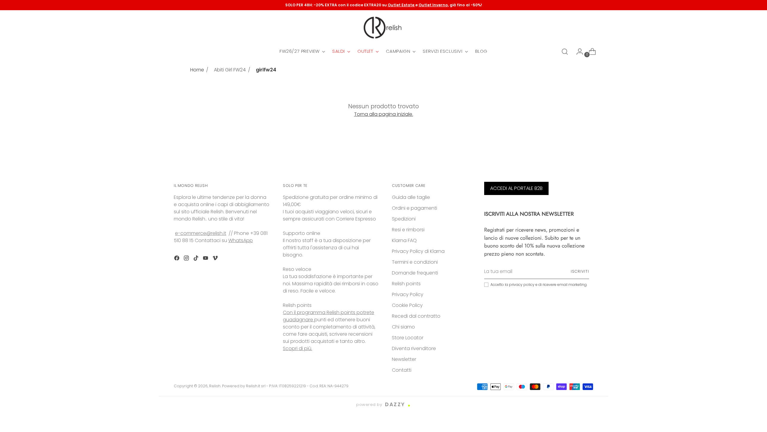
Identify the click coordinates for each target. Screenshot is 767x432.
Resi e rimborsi (408, 229)
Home (197, 69)
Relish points (406, 283)
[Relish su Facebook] (177, 259)
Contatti (401, 370)
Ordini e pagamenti (414, 208)
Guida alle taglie (411, 197)
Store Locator (407, 337)
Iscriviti (580, 271)
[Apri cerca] (565, 52)
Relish (215, 385)
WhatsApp (240, 240)
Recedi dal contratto (416, 316)
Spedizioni (404, 218)
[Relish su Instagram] (187, 259)
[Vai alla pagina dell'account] (577, 52)
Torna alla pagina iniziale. (383, 114)
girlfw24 (266, 69)
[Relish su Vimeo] (215, 259)
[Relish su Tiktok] (196, 259)
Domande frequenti (415, 272)
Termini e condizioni (415, 262)
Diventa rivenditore (414, 348)
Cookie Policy (407, 305)
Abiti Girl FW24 (230, 69)
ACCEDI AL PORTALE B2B (516, 188)
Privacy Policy (407, 294)
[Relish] (383, 27)
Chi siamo (403, 326)
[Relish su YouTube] (206, 259)
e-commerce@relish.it (200, 233)
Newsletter (404, 359)
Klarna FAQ (404, 240)
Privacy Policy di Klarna (418, 251)
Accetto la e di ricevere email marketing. (538, 284)
